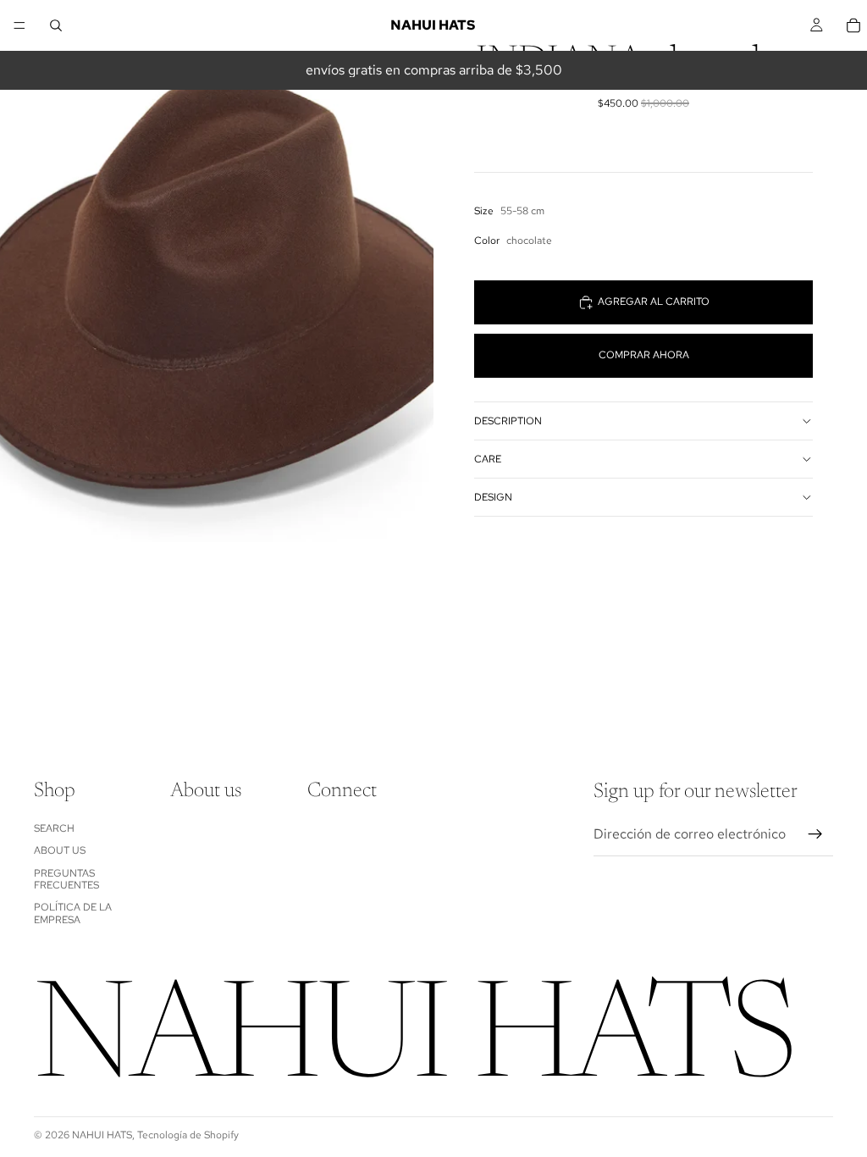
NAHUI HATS (102, 1135)
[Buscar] (56, 25)
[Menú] (19, 25)
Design (493, 497)
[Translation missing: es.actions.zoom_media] (217, 271)
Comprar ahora (644, 355)
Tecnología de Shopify (188, 1135)
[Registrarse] (815, 834)
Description (508, 421)
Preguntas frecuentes (66, 878)
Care (487, 459)
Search (54, 828)
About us (60, 850)
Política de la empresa (73, 913)
